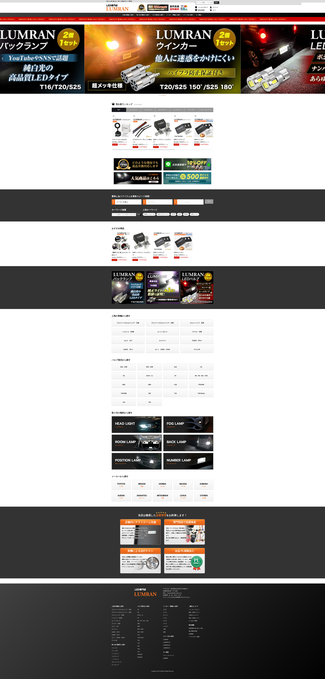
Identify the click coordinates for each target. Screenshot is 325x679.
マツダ (165, 623)
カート (214, 10)
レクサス (165, 626)
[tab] (159, 95)
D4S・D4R (149, 367)
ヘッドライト (133, 109)
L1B (175, 384)
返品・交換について (194, 618)
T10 (174, 214)
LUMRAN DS (166, 645)
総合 (119, 109)
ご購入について (193, 606)
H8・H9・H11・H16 (201, 375)
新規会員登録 (201, 10)
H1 (201, 367)
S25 (149, 393)
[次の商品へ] (211, 128)
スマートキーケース (168, 655)
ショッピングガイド (203, 7)
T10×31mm (201, 393)
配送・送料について (194, 612)
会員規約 (191, 634)
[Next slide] (322, 58)
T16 (124, 402)
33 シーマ (195, 214)
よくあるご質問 (193, 620)
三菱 (164, 629)
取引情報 (191, 625)
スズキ (165, 609)
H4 (180, 214)
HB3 (123, 384)
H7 (175, 375)
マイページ (215, 7)
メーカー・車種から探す (173, 15)
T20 (149, 402)
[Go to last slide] (2, 58)
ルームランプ (162, 109)
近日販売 (165, 658)
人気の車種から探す (118, 606)
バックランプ (177, 109)
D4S (186, 214)
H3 (124, 375)
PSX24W (201, 384)
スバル (165, 612)
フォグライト (148, 109)
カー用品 (198, 15)
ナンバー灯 (115, 650)
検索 (216, 2)
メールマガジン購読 (194, 636)
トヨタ (165, 618)
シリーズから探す (188, 15)
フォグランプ (115, 656)
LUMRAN (165, 639)
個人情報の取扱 (193, 631)
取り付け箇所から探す (143, 15)
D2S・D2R (123, 367)
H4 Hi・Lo (149, 375)
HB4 (149, 384)
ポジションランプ (206, 109)
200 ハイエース (149, 214)
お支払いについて (193, 615)
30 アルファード (163, 214)
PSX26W (124, 393)
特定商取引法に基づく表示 (196, 628)
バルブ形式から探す (158, 15)
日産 (164, 632)
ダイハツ (165, 615)
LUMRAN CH (166, 642)
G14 (175, 367)
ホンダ (165, 620)
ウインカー (191, 109)
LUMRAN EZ (166, 648)
